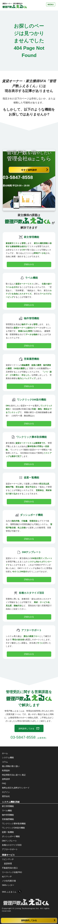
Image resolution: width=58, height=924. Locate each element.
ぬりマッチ (7, 876)
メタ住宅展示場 (9, 881)
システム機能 (8, 757)
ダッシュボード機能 (11, 836)
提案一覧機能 (8, 832)
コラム (5, 762)
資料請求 (6, 779)
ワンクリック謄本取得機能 (14, 823)
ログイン (6, 792)
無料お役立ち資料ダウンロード (16, 788)
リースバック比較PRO (12, 872)
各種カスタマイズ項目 (12, 845)
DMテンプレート (9, 841)
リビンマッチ (8, 859)
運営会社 (6, 796)
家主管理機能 (8, 806)
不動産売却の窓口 (10, 868)
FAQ (4, 783)
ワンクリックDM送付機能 (13, 828)
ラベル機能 (7, 810)
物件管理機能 (8, 815)
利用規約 (6, 770)
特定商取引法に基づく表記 (14, 775)
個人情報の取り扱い (11, 766)
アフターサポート (10, 849)
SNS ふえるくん (10, 892)
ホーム (5, 753)
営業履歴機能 (8, 819)
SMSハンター (8, 885)
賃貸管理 (8, 863)
